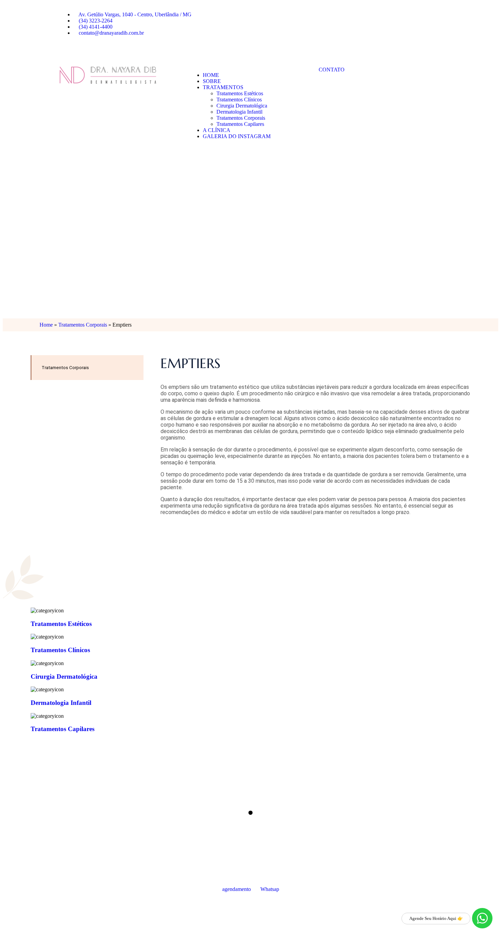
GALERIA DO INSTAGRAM (237, 136)
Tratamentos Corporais (240, 118)
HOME (211, 75)
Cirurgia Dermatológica (241, 106)
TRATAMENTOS (223, 87)
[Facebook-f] (68, 50)
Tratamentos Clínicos (239, 99)
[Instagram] (86, 50)
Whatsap (269, 889)
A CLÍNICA (216, 130)
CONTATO (332, 69)
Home (46, 325)
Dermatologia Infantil (239, 112)
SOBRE (212, 81)
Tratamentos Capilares (240, 124)
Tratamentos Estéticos (239, 93)
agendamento (236, 889)
